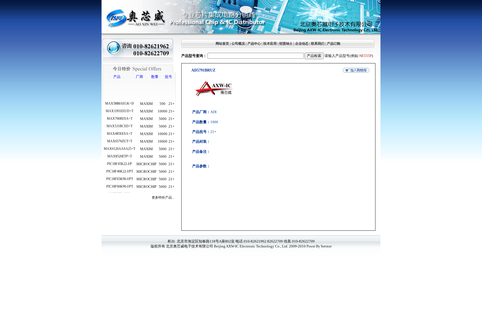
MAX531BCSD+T (119, 123)
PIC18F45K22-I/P (119, 160)
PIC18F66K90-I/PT (119, 183)
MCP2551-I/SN (119, 190)
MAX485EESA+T (119, 130)
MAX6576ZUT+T (119, 138)
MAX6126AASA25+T (119, 145)
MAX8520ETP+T (119, 153)
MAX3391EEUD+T (119, 107)
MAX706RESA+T (119, 115)
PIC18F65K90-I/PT (119, 175)
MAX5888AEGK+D (119, 100)
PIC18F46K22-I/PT (119, 168)
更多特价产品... (163, 197)
